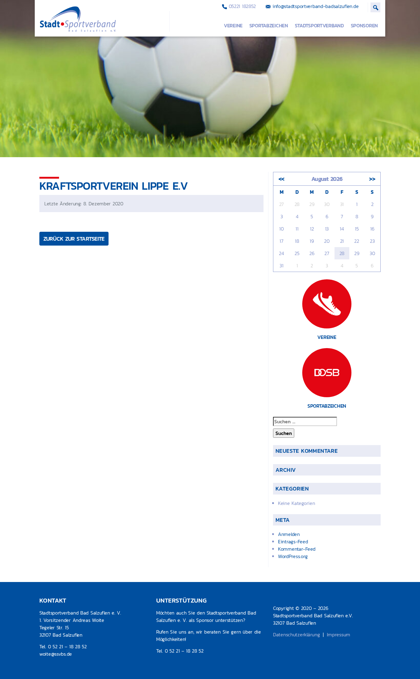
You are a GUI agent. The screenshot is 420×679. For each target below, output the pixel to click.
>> (372, 179)
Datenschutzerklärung (296, 634)
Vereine (233, 25)
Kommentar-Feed (296, 549)
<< (281, 179)
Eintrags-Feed (293, 541)
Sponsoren (364, 25)
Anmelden (289, 534)
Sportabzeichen (268, 25)
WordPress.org (292, 556)
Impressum (338, 634)
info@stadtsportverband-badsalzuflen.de (315, 6)
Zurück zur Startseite (74, 239)
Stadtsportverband (319, 25)
